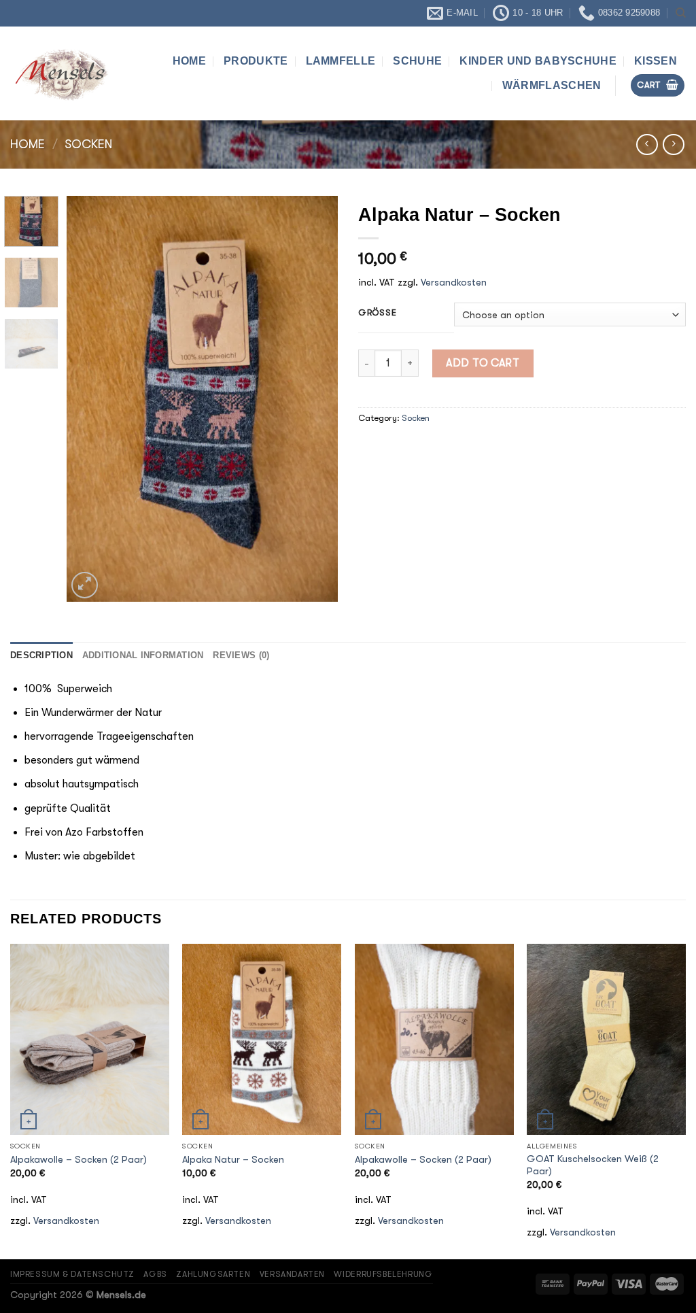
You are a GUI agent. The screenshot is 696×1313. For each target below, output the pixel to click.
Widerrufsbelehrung (383, 1274)
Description (41, 655)
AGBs (155, 1274)
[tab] (41, 655)
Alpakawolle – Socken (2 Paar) (78, 1159)
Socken (88, 144)
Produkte (256, 61)
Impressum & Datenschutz (72, 1274)
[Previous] (89, 398)
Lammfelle (341, 61)
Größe (377, 313)
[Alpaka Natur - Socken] (261, 1039)
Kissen (655, 61)
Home (189, 61)
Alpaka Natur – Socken (233, 1159)
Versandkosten (454, 282)
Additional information (143, 655)
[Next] (315, 398)
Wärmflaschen (552, 85)
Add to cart (482, 363)
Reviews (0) (241, 655)
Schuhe (417, 61)
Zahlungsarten (213, 1274)
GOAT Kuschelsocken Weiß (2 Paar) (593, 1165)
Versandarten (292, 1274)
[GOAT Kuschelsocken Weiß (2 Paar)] (606, 1039)
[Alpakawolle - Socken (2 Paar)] (89, 1039)
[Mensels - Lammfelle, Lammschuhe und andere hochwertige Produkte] (63, 73)
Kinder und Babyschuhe (537, 61)
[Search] (681, 12)
